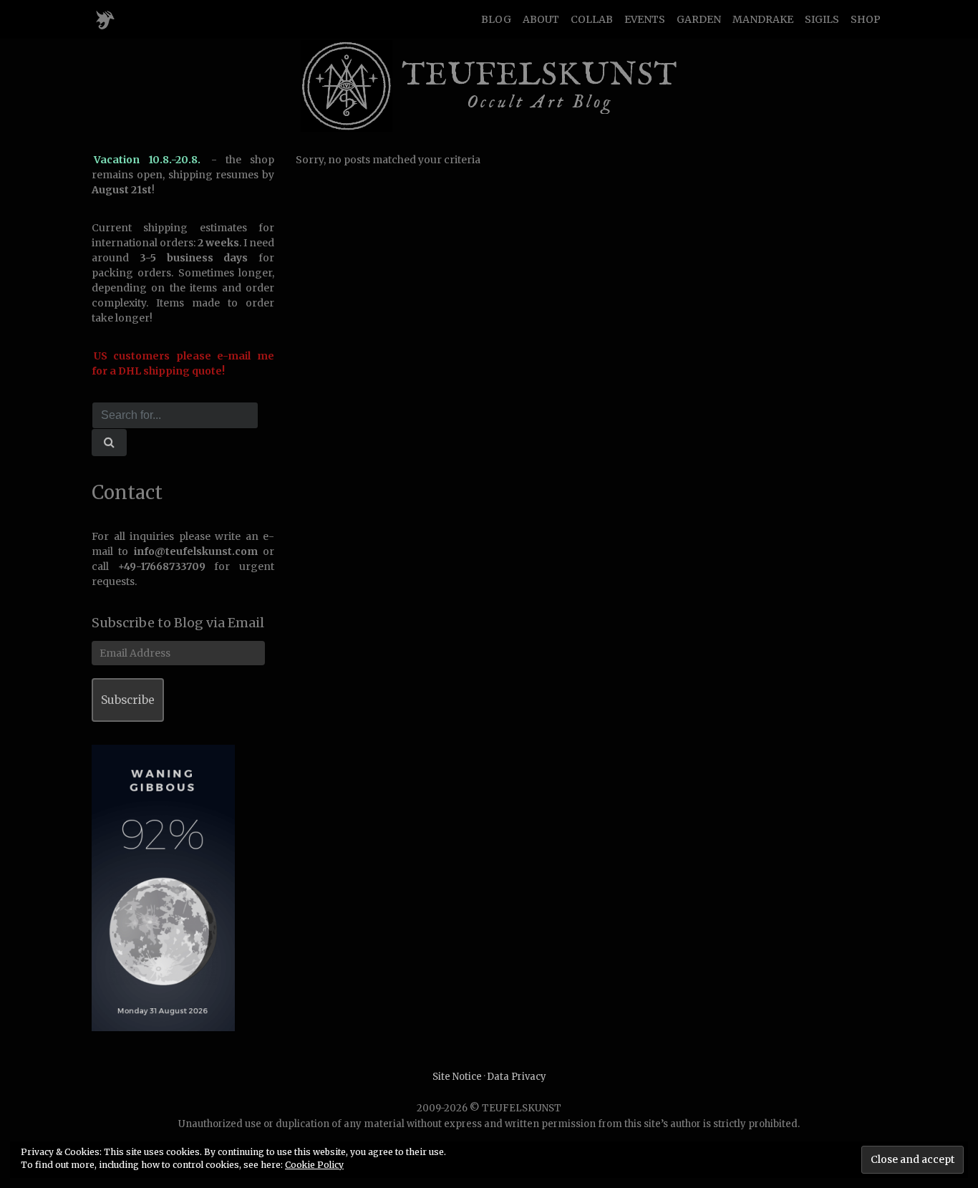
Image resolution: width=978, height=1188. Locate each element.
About (541, 19)
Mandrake (762, 19)
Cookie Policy (314, 1164)
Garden (699, 19)
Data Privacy (516, 1077)
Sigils (822, 19)
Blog (496, 19)
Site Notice (457, 1077)
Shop (866, 19)
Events (644, 19)
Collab (592, 19)
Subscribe (128, 700)
